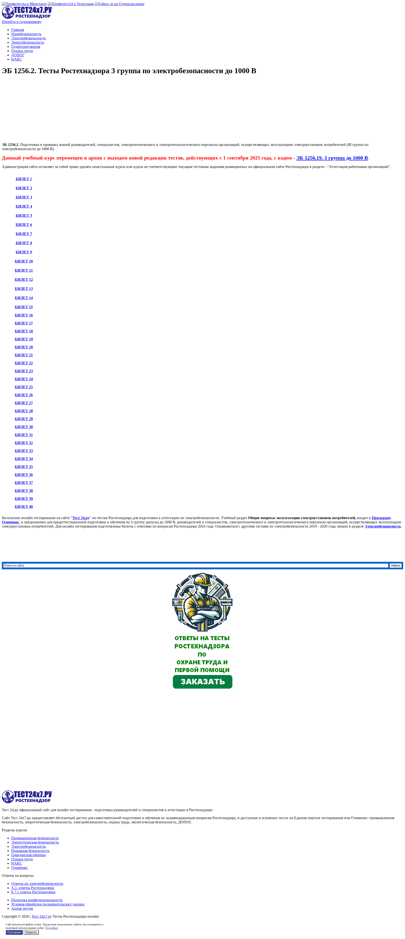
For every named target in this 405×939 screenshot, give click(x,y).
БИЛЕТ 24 (24, 379)
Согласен (14, 932)
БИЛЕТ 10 (24, 261)
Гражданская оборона (28, 855)
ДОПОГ (17, 55)
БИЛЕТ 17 (24, 323)
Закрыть (31, 932)
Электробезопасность (28, 38)
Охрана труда (22, 51)
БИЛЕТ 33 (24, 451)
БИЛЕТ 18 (24, 331)
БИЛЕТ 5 (24, 215)
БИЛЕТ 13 (24, 288)
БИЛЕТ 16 (24, 315)
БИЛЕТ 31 (24, 435)
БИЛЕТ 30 (24, 427)
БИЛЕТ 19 (24, 339)
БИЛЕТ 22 (24, 363)
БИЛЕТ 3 (24, 197)
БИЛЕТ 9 (24, 252)
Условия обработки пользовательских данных (48, 904)
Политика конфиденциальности (37, 900)
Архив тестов (22, 908)
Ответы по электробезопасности (37, 884)
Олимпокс (19, 868)
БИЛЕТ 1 (24, 178)
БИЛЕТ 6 (24, 224)
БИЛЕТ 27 (24, 403)
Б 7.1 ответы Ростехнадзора (33, 892)
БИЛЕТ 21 (24, 355)
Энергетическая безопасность (35, 842)
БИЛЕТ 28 (24, 411)
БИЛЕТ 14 (24, 297)
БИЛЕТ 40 (24, 507)
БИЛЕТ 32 (24, 443)
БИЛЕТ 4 (24, 206)
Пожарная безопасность (30, 851)
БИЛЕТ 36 (24, 475)
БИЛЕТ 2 (24, 187)
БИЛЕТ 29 (24, 419)
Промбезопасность (26, 34)
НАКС (16, 59)
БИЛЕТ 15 (24, 306)
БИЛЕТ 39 (24, 499)
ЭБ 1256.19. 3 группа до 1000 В (332, 158)
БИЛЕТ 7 (24, 233)
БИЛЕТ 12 (24, 279)
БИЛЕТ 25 (24, 387)
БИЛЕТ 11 (24, 270)
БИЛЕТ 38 (24, 491)
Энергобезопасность (27, 42)
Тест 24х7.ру (42, 916)
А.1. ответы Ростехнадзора (32, 888)
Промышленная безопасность (35, 838)
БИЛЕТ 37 (24, 483)
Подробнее (51, 928)
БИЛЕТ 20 (24, 347)
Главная (17, 30)
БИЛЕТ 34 (24, 459)
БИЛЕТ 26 (24, 395)
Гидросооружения (25, 47)
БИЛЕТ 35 (24, 467)
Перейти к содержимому (21, 22)
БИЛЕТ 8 (24, 242)
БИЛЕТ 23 (24, 371)
